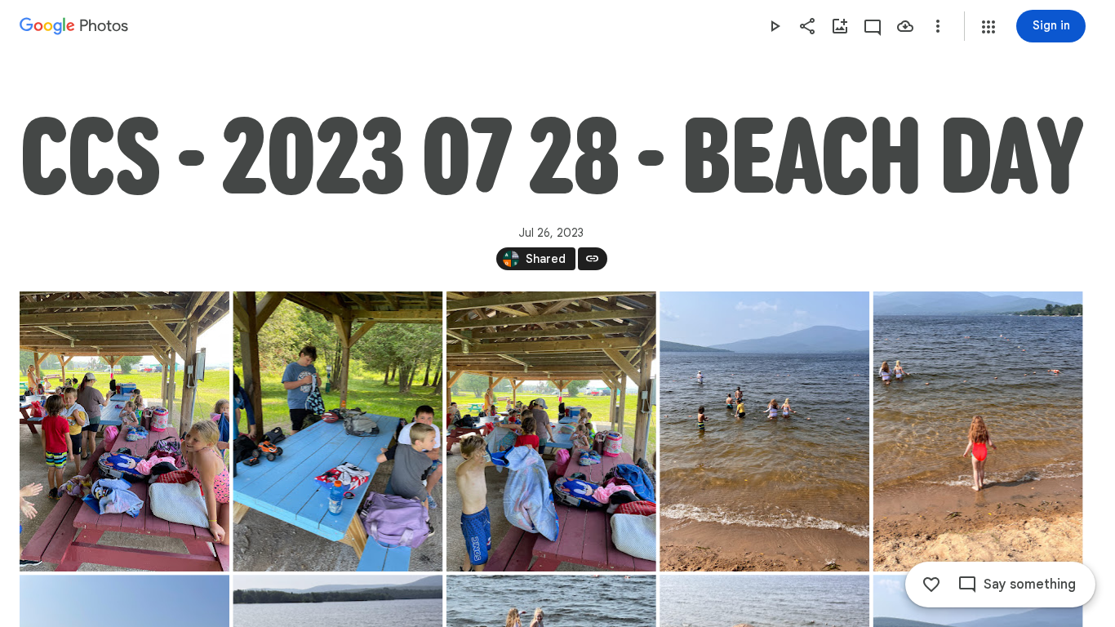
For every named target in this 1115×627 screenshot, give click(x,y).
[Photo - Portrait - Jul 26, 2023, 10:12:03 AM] (551, 431)
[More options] (938, 26)
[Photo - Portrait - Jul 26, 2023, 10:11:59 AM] (124, 431)
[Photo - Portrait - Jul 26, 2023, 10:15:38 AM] (764, 431)
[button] (988, 27)
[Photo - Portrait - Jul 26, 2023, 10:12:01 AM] (337, 431)
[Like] (931, 584)
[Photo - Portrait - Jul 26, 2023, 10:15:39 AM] (978, 431)
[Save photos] (905, 26)
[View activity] (872, 26)
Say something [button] (1030, 584)
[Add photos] (840, 26)
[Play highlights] (774, 26)
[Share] (807, 26)
